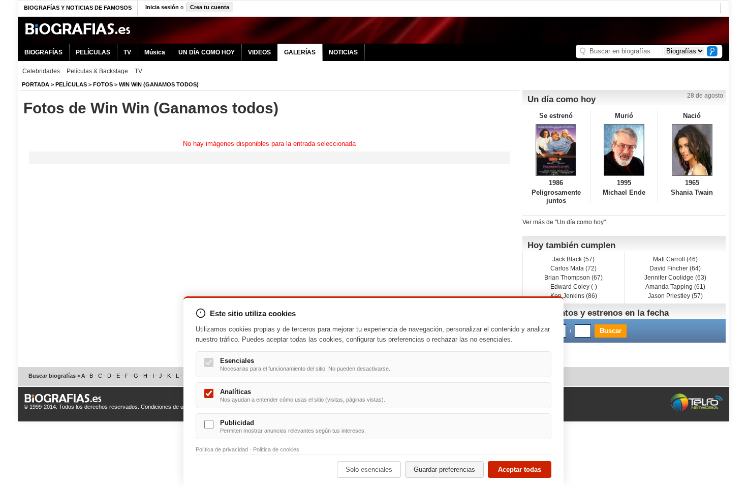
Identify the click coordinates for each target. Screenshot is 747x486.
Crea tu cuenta (209, 7)
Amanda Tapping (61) (675, 286)
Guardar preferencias (444, 469)
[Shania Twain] (692, 150)
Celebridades (41, 71)
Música (154, 52)
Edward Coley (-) (573, 286)
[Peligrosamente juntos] (556, 150)
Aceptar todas (519, 469)
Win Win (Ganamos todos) (159, 84)
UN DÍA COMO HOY (206, 52)
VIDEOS (259, 52)
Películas (71, 84)
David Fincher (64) (675, 268)
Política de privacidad (222, 449)
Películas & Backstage (97, 71)
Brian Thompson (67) (573, 277)
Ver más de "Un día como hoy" (564, 222)
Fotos (103, 84)
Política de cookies (276, 449)
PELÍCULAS (93, 52)
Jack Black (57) (573, 259)
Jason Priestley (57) (675, 295)
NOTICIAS (343, 52)
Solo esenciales (369, 469)
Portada (35, 84)
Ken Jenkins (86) (573, 295)
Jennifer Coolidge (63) (675, 277)
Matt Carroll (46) (675, 259)
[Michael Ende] (624, 150)
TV (127, 52)
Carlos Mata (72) (573, 268)
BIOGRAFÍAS (43, 52)
